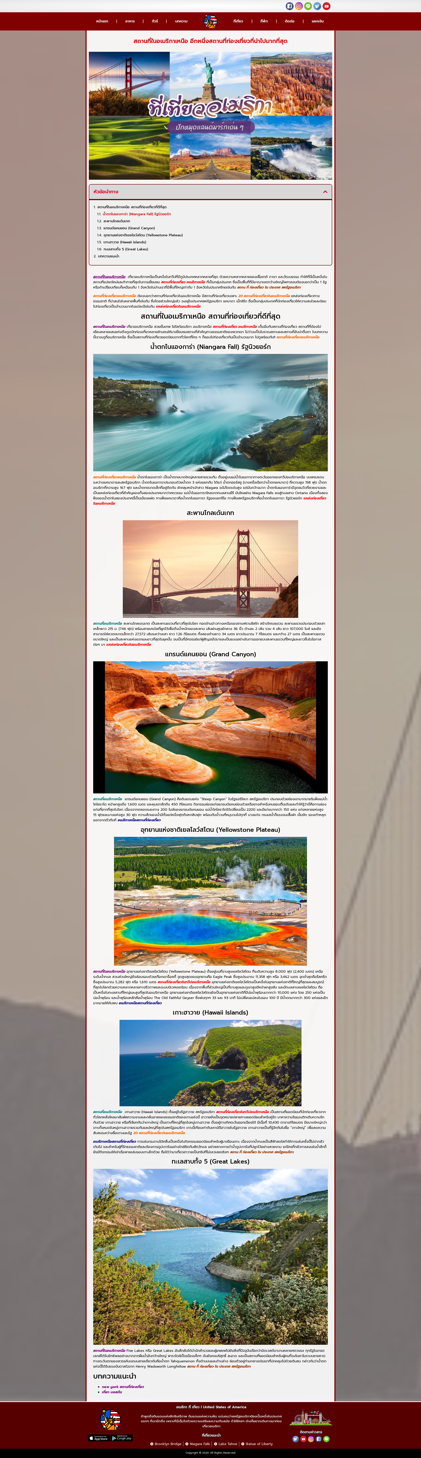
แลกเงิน (318, 21)
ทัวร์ (155, 21)
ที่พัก (264, 21)
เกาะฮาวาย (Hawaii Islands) (124, 242)
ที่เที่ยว (238, 21)
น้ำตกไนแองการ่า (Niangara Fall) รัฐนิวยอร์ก (137, 214)
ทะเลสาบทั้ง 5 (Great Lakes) (126, 249)
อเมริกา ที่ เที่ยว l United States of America (211, 1407)
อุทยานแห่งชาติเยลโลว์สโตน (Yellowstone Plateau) (143, 235)
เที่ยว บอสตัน (112, 1392)
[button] (325, 191)
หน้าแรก (102, 21)
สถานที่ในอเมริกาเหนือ (109, 277)
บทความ (181, 21)
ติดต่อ (289, 21)
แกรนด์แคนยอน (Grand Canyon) (129, 228)
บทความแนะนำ (108, 256)
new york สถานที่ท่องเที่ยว (123, 1387)
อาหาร (130, 21)
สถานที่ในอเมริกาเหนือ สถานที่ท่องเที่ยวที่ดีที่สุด (132, 207)
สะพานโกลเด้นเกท (116, 221)
